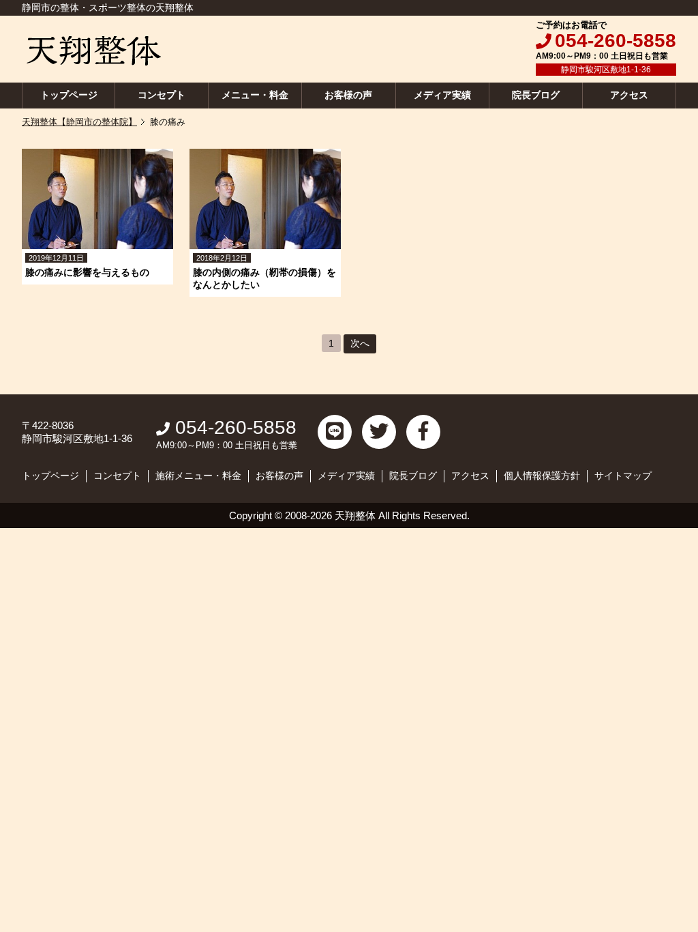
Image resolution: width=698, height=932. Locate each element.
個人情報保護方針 (542, 475)
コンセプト (161, 94)
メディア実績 (442, 94)
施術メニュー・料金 (198, 475)
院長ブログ (536, 94)
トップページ (68, 94)
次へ (359, 343)
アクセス (629, 94)
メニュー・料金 (255, 94)
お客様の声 (348, 94)
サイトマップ (623, 475)
